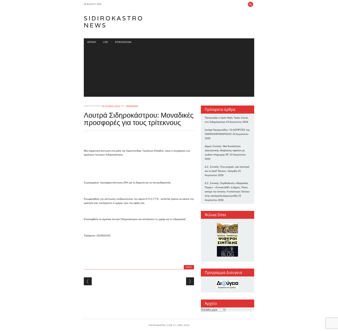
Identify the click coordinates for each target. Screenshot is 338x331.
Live (105, 42)
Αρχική (91, 42)
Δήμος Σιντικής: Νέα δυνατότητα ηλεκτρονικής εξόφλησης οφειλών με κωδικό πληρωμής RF (225, 150)
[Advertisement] (169, 72)
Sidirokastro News (114, 21)
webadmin (132, 105)
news (189, 267)
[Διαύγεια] (227, 284)
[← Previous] (88, 281)
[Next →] (190, 281)
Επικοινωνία (123, 42)
